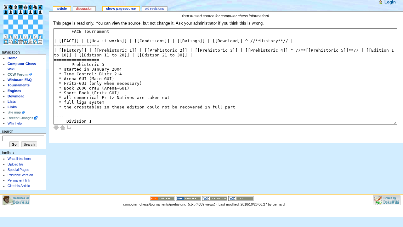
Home (12, 58)
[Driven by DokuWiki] (386, 200)
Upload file (15, 164)
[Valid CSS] (240, 198)
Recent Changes (20, 118)
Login (390, 2)
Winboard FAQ (20, 80)
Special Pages (18, 170)
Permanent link (19, 180)
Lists (12, 101)
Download (16, 96)
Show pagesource (121, 8)
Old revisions (154, 8)
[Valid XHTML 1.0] (214, 198)
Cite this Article (19, 186)
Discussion (84, 8)
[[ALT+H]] (24, 24)
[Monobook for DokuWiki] (16, 200)
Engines (14, 91)
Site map (14, 112)
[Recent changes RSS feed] (162, 198)
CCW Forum (18, 74)
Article (62, 8)
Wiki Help (15, 123)
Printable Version (20, 175)
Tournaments (19, 85)
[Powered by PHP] (188, 198)
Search (8, 131)
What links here (19, 158)
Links (12, 107)
